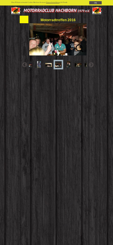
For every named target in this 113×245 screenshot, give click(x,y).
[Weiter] (91, 65)
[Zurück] (25, 65)
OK (95, 2)
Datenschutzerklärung (53, 2)
